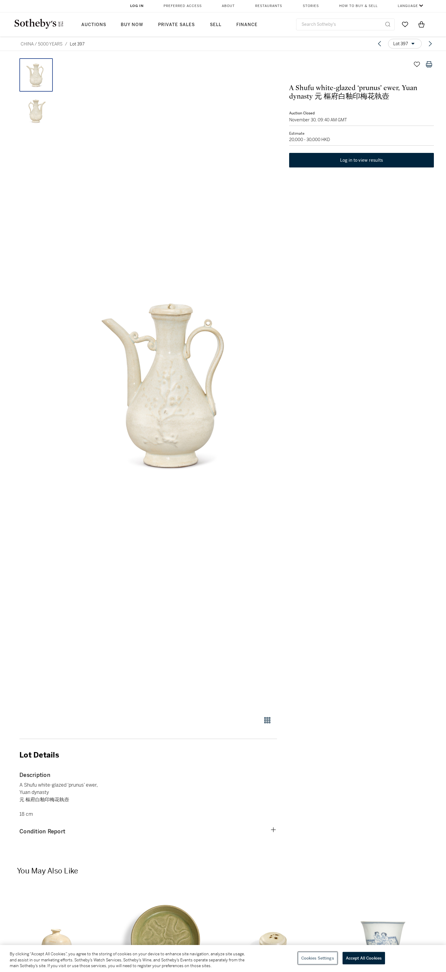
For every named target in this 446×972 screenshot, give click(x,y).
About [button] (228, 6)
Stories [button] (311, 6)
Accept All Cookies (364, 957)
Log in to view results (361, 160)
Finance (247, 24)
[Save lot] (417, 64)
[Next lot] (430, 44)
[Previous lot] (379, 44)
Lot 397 (77, 44)
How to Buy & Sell (358, 6)
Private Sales (176, 24)
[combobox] (345, 24)
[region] (223, 958)
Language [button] (408, 6)
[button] (171, 383)
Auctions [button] (93, 24)
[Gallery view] (267, 720)
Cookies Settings (317, 957)
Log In (137, 6)
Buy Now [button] (132, 24)
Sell (215, 24)
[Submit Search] (387, 24)
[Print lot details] (429, 64)
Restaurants (268, 6)
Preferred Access (183, 6)
